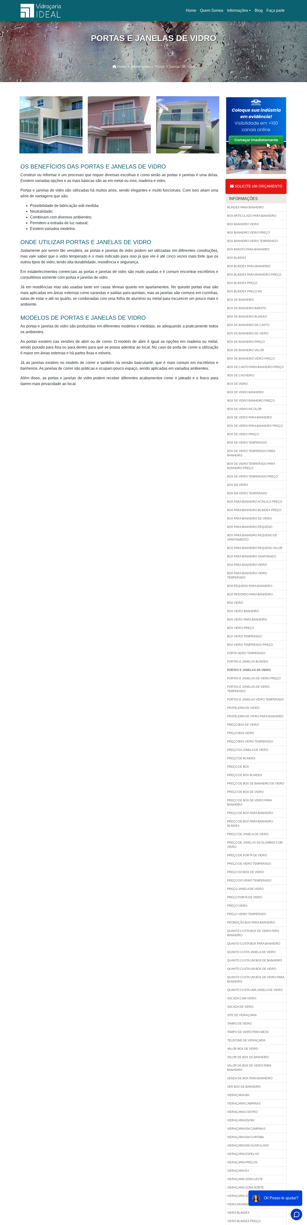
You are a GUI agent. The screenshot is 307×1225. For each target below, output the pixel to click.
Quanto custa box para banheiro (253, 943)
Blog (259, 10)
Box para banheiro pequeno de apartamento (252, 537)
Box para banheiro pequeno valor (255, 548)
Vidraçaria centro (242, 1112)
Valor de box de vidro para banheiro (249, 1068)
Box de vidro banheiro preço (251, 400)
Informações (237, 10)
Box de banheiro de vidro (247, 333)
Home (192, 11)
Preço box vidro (240, 733)
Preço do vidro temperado (249, 880)
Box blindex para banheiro (248, 266)
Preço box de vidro (243, 724)
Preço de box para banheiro (250, 813)
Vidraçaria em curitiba (245, 1137)
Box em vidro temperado (247, 493)
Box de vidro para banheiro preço (255, 426)
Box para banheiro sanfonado (251, 556)
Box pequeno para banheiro (249, 586)
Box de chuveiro (240, 375)
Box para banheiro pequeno (249, 527)
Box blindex (236, 257)
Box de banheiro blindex (247, 316)
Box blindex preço (242, 283)
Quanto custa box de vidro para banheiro (253, 933)
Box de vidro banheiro (245, 392)
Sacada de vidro (240, 1006)
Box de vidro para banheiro (249, 417)
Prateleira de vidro (243, 708)
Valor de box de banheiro (248, 1057)
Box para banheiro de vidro (249, 518)
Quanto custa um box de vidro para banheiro (255, 979)
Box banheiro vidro (243, 224)
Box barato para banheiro (248, 249)
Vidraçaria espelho (243, 1154)
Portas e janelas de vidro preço (254, 678)
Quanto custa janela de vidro (251, 952)
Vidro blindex (238, 1212)
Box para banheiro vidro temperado (247, 575)
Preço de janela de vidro (247, 834)
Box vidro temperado (244, 636)
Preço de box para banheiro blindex (250, 823)
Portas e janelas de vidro (249, 670)
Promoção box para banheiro (251, 922)
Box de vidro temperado (247, 442)
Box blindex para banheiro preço (254, 274)
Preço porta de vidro (244, 897)
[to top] (291, 1207)
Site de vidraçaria (242, 1015)
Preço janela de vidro (245, 889)
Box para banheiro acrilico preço (254, 501)
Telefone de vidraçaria (246, 1040)
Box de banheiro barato (246, 308)
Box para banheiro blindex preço (254, 510)
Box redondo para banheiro (250, 594)
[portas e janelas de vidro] (51, 124)
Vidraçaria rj (238, 1170)
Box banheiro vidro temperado (252, 241)
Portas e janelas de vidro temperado (248, 689)
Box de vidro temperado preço (252, 476)
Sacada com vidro (241, 998)
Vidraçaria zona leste (245, 1179)
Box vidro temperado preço (250, 644)
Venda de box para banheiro (249, 1078)
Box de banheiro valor (245, 350)
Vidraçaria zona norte (245, 1187)
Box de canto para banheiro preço (255, 367)
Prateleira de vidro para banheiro (255, 716)
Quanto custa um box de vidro (251, 969)
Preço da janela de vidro (247, 750)
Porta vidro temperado (246, 653)
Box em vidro (237, 485)
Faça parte (275, 10)
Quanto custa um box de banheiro (254, 960)
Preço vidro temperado (246, 914)
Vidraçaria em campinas (246, 1128)
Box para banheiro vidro (247, 565)
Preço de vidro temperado (249, 863)
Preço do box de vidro (245, 872)
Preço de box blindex (244, 775)
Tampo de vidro (239, 1023)
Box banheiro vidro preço (248, 232)
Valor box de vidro (242, 1048)
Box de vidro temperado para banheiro (251, 453)
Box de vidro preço (243, 434)
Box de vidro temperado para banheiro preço (251, 466)
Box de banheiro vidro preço (251, 358)
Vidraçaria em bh (240, 1120)
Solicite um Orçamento (258, 186)
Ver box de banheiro (243, 1086)
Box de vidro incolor (244, 409)
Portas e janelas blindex (247, 661)
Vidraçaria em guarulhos (248, 1145)
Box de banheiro (240, 300)
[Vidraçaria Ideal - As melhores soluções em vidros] (40, 10)
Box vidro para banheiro (247, 619)
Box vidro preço (240, 628)
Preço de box (238, 766)
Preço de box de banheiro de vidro (255, 783)
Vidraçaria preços (242, 1162)
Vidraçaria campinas (243, 1103)
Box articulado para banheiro (251, 215)
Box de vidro (237, 384)
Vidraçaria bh (238, 1095)
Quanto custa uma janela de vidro (255, 990)
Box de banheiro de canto (248, 325)
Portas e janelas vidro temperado (255, 699)
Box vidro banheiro (243, 611)
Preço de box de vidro (245, 792)
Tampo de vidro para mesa (248, 1032)
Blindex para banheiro (245, 207)
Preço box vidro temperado (250, 741)
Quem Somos (211, 10)
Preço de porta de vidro (247, 855)
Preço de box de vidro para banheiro (249, 802)
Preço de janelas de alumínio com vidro (255, 845)
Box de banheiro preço (246, 342)
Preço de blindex (241, 758)
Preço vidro (237, 905)
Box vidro (235, 602)
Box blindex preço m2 (244, 291)
